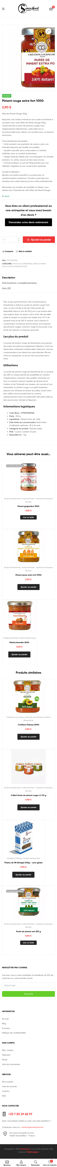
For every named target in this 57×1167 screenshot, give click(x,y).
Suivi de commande (11, 1064)
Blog (4, 1023)
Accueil (5, 1019)
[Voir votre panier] (51, 8)
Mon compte (7, 1050)
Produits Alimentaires (22, 264)
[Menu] (5, 8)
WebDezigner (33, 1152)
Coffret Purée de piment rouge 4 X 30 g (28, 795)
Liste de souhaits (9, 1086)
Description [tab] (8, 277)
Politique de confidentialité (14, 1033)
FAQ (4, 1096)
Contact (5, 1091)
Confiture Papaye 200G (28, 724)
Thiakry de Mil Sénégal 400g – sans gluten (23, 862)
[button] (48, 31)
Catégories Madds (10, 638)
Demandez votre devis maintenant (28, 222)
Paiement (6, 1055)
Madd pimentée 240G (19, 642)
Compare (9, 251)
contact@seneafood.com (32, 1127)
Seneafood (25, 1149)
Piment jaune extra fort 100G (28, 575)
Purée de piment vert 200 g (28, 931)
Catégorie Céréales (14, 858)
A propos (6, 1028)
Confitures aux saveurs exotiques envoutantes (25, 717)
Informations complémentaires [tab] (19, 282)
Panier (5, 1059)
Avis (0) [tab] (6, 288)
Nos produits (7, 1081)
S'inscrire (28, 994)
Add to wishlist (25, 251)
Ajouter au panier (41, 239)
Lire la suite (28, 517)
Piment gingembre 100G (28, 506)
